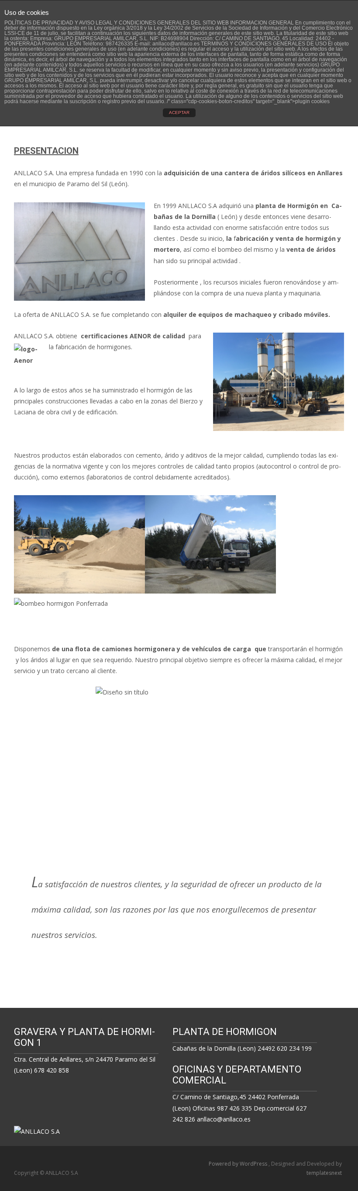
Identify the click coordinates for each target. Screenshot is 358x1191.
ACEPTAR (179, 112)
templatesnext (324, 1173)
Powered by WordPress (238, 1163)
